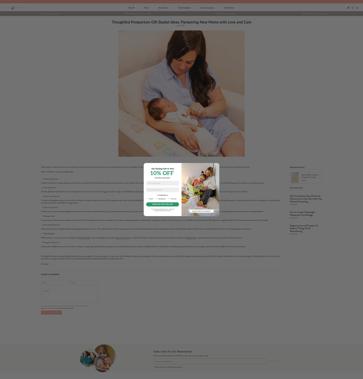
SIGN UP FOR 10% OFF (162, 204)
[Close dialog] (217, 165)
